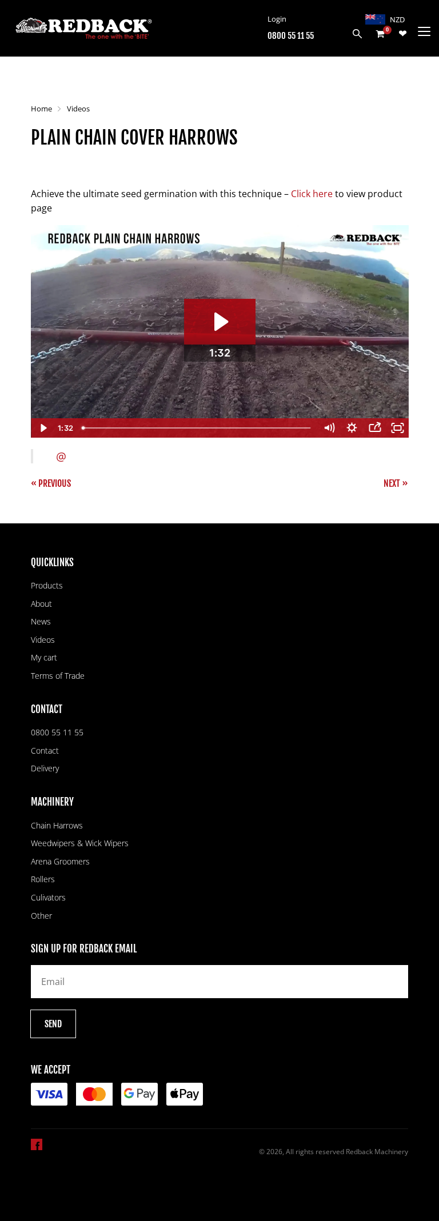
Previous (54, 483)
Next (392, 483)
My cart (44, 657)
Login (277, 19)
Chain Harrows (57, 825)
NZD (397, 19)
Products (47, 585)
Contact (45, 750)
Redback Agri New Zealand (83, 28)
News (41, 621)
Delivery (45, 768)
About (41, 603)
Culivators (48, 897)
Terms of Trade (58, 675)
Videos (78, 108)
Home (41, 108)
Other (41, 915)
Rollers (43, 879)
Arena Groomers (60, 861)
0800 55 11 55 (291, 35)
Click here (312, 193)
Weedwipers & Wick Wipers (80, 843)
